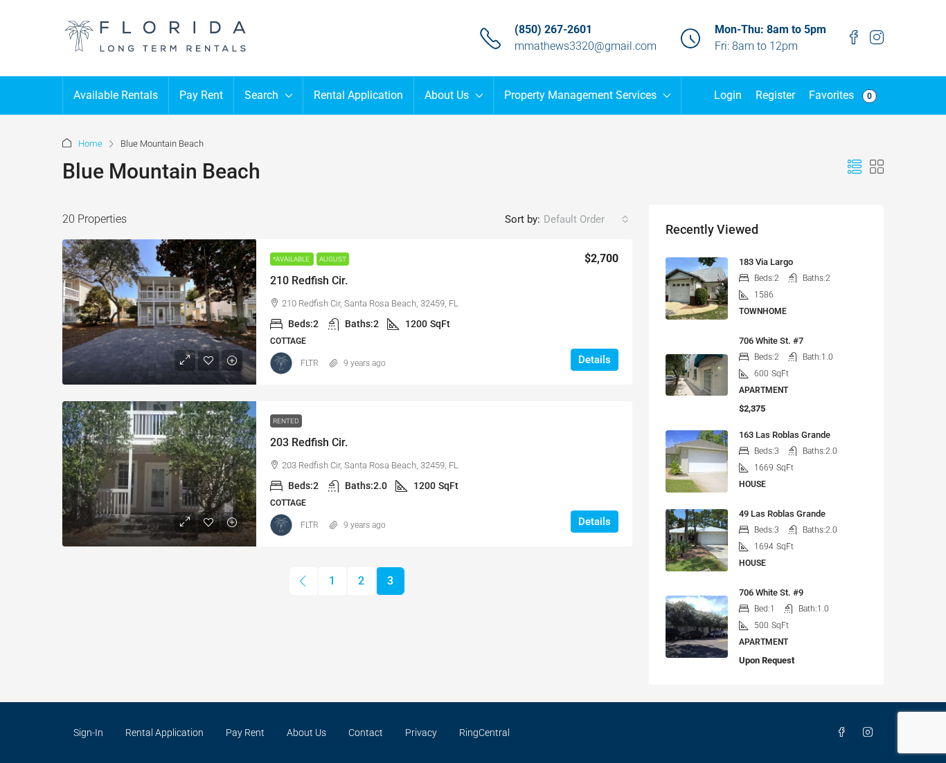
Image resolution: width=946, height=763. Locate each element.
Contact (365, 732)
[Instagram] (870, 732)
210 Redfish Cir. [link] (309, 280)
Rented (286, 421)
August (332, 259)
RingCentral (484, 732)
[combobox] (586, 219)
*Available (292, 259)
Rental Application (358, 95)
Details (594, 359)
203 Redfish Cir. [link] (309, 442)
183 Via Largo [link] (766, 262)
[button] (855, 167)
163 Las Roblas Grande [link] (784, 435)
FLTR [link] (310, 363)
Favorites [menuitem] (840, 95)
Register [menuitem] (775, 95)
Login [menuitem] (728, 95)
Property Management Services (580, 95)
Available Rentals (115, 95)
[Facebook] (844, 732)
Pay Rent (201, 95)
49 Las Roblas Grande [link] (782, 513)
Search (261, 95)
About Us (447, 95)
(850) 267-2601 (553, 29)
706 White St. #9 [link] (771, 592)
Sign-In (88, 732)
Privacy (421, 732)
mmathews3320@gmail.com (586, 46)
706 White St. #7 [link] (771, 340)
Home (90, 143)
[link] (159, 312)
